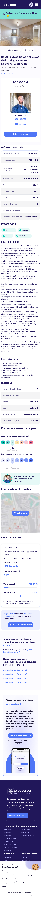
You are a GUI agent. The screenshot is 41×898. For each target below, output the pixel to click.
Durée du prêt (9, 592)
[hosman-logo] (9, 4)
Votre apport (9, 584)
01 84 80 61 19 (25, 860)
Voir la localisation (7, 73)
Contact (24, 857)
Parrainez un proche (10, 847)
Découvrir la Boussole (17, 815)
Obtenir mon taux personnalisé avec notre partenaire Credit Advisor (18, 602)
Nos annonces (25, 830)
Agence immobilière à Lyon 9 (15, 682)
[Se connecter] (31, 4)
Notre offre (7, 830)
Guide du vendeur (10, 838)
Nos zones (7, 835)
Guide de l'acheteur (27, 835)
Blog (5, 860)
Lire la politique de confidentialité (12, 889)
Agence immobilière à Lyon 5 (15, 678)
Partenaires (7, 857)
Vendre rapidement (10, 844)
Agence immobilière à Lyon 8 (15, 674)
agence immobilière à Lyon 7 (17, 650)
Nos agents (8, 833)
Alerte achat (25, 833)
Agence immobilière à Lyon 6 (15, 670)
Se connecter (8, 850)
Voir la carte (22, 513)
